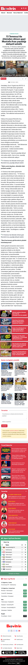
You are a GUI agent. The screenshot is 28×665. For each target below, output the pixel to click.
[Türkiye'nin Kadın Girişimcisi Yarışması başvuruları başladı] (7, 396)
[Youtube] (19, 631)
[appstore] (7, 652)
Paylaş (4, 78)
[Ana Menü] (25, 8)
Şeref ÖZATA (11, 501)
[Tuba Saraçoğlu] (4, 517)
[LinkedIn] (16, 631)
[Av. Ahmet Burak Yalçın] (4, 496)
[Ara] (23, 8)
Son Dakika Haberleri (7, 648)
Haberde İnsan (14, 33)
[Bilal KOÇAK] (4, 530)
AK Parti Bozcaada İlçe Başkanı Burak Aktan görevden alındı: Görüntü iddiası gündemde (7, 388)
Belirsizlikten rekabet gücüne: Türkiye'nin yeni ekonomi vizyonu (17, 504)
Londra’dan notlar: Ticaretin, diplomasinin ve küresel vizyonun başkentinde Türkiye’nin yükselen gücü (17, 518)
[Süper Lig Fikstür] (26, 579)
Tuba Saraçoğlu (13, 515)
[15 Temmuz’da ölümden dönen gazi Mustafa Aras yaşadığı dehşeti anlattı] (14, 69)
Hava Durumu (20, 636)
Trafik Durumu (19, 639)
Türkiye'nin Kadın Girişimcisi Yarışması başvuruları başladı (6, 402)
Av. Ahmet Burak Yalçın (14, 494)
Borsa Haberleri (18, 12)
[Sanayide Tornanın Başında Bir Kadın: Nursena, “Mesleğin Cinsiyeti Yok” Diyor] (21, 396)
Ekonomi (9, 12)
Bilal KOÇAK (11, 529)
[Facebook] (9, 631)
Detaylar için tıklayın (14, 573)
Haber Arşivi (19, 648)
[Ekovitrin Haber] (8, 8)
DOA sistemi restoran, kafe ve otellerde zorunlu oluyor (16, 511)
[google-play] (20, 652)
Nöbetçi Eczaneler (7, 636)
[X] (11, 631)
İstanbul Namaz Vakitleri (5, 640)
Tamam (18, 663)
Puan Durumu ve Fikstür (8, 644)
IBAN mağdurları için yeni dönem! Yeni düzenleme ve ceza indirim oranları (17, 497)
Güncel (3, 12)
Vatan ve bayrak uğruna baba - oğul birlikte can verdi (16, 531)
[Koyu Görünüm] (21, 8)
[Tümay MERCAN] (4, 524)
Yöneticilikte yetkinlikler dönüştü (17, 525)
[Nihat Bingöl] (4, 510)
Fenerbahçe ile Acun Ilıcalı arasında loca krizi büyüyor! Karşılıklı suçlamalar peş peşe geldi (21, 373)
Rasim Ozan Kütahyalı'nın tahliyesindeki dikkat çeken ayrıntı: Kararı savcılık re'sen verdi (6, 373)
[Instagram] (14, 631)
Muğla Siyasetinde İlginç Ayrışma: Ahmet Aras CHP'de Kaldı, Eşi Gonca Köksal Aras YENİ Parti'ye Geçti (20, 388)
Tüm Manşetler (19, 644)
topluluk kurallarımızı (14, 430)
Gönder (4, 425)
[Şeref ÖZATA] (4, 503)
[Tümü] (26, 491)
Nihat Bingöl (12, 508)
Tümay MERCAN (12, 523)
